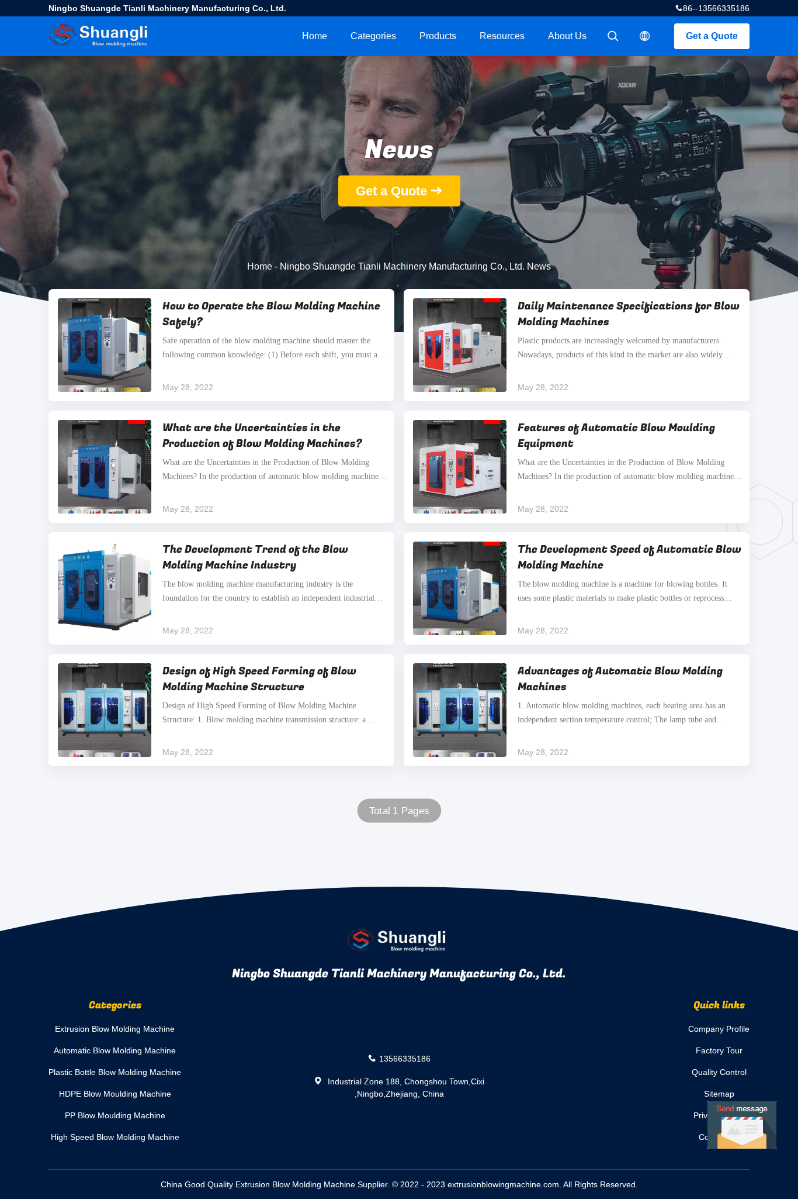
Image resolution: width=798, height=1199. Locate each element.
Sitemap (719, 1093)
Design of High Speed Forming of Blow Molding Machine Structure (259, 679)
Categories (373, 36)
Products (437, 36)
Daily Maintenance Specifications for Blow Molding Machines (629, 314)
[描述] (644, 36)
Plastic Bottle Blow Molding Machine (114, 1072)
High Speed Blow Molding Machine (115, 1137)
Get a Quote (712, 36)
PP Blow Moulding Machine (115, 1115)
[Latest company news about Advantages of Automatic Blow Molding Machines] (459, 710)
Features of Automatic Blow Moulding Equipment (616, 436)
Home (314, 36)
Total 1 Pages (399, 810)
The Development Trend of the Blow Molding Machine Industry (255, 557)
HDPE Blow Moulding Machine (115, 1093)
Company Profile (719, 1028)
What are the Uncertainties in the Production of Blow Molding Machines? (262, 436)
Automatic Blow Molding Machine (115, 1050)
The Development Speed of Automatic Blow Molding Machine (629, 557)
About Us (567, 36)
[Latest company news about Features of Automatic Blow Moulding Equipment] (459, 467)
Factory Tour (719, 1050)
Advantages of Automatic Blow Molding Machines (620, 679)
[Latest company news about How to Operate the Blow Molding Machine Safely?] (104, 345)
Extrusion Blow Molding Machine (115, 1028)
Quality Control (719, 1072)
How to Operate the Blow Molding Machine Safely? (271, 314)
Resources (502, 36)
